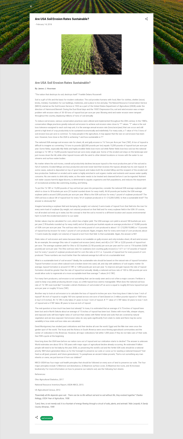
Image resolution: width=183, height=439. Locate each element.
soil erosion (47, 418)
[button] (146, 19)
